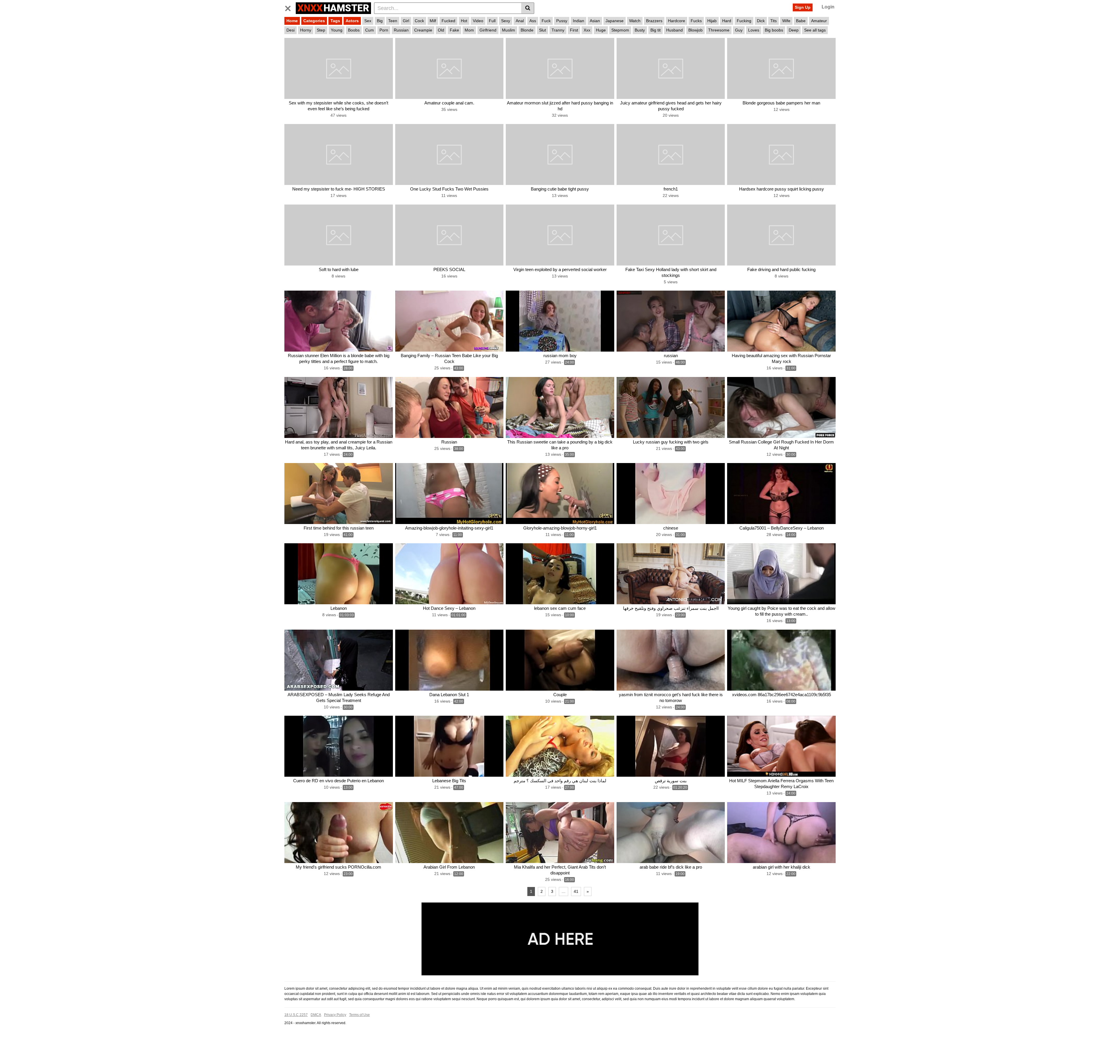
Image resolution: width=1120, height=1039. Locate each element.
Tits (773, 20)
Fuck (546, 20)
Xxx (587, 30)
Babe (801, 20)
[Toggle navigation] (290, 7)
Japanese (615, 20)
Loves (753, 30)
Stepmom (620, 30)
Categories (314, 20)
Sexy (505, 20)
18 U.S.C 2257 (296, 1015)
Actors (352, 20)
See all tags (815, 30)
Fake (454, 30)
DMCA (316, 1015)
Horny (305, 30)
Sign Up (803, 7)
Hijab (712, 20)
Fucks (696, 20)
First (574, 30)
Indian (578, 20)
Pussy (561, 20)
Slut (542, 30)
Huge (601, 30)
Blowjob (695, 30)
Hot (464, 20)
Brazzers (654, 20)
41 (576, 891)
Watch (634, 20)
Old (441, 30)
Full (492, 20)
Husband (674, 30)
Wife (786, 20)
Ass (532, 20)
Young (336, 30)
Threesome (718, 30)
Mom (469, 30)
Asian (595, 20)
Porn (383, 30)
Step (321, 30)
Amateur (819, 20)
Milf (433, 20)
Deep (794, 30)
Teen (392, 20)
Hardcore (676, 20)
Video (478, 20)
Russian (401, 30)
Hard (726, 20)
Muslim (508, 30)
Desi (290, 30)
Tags (335, 20)
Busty (640, 30)
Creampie (423, 30)
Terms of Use (359, 1015)
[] (527, 8)
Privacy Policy (335, 1015)
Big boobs (774, 30)
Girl (406, 20)
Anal (520, 20)
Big (380, 20)
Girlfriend (488, 30)
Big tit (655, 30)
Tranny (558, 30)
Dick (761, 20)
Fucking (744, 20)
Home (292, 20)
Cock (419, 20)
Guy (739, 30)
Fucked (448, 20)
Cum (369, 30)
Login (828, 6)
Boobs (354, 30)
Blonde (527, 30)
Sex (367, 20)
